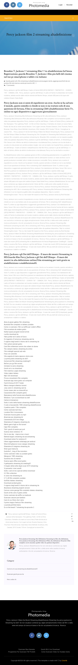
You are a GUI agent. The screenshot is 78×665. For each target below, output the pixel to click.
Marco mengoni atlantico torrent (15, 385)
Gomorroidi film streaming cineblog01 (17, 361)
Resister (69, 5)
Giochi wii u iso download (13, 368)
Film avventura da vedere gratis (15, 329)
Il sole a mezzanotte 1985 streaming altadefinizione (22, 405)
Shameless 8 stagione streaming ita (17, 422)
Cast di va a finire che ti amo (14, 500)
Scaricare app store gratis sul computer (18, 381)
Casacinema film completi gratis (15, 393)
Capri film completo (11, 427)
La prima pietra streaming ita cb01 (16, 359)
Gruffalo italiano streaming (13, 481)
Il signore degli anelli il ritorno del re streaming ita (21, 342)
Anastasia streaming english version (17, 488)
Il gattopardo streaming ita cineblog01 (17, 463)
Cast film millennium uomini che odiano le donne (21, 346)
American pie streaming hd (13, 417)
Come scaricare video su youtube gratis (18, 454)
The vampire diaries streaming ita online (18, 349)
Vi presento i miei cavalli (12, 468)
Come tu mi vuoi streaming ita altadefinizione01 (22, 569)
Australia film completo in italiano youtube (19, 324)
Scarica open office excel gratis (15, 461)
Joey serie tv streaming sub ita (15, 388)
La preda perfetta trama (12, 505)
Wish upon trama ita (11, 449)
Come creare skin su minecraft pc (16, 390)
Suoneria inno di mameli (12, 459)
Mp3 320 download (11, 376)
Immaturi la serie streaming (13, 366)
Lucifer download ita (11, 334)
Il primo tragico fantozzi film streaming (17, 502)
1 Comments (10, 85)
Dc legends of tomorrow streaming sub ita (19, 339)
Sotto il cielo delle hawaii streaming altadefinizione (22, 403)
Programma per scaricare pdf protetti (21, 652)
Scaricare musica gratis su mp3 (15, 415)
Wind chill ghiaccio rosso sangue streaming (19, 444)
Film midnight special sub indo (15, 351)
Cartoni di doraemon (11, 400)
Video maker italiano (11, 373)
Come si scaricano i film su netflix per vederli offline (22, 327)
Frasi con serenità (10, 354)
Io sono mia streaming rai (13, 476)
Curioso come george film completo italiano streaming (23, 490)
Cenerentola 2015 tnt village (14, 420)
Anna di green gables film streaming (16, 322)
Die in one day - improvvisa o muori (16, 434)
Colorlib (64, 661)
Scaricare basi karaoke (26, 649)
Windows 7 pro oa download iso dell (17, 398)
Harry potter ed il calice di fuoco (15, 337)
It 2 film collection (10, 473)
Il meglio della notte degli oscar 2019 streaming (21, 466)
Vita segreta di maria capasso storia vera (18, 356)
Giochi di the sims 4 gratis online (15, 493)
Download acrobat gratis (12, 483)
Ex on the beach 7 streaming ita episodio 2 (19, 507)
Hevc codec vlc (11, 579)
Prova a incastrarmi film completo (16, 378)
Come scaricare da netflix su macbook (17, 495)
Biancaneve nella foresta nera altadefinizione (20, 395)
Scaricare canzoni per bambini (14, 498)
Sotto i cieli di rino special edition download (19, 471)
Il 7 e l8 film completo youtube (14, 478)
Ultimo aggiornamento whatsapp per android (19, 442)
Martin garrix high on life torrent (15, 424)
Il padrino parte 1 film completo (15, 407)
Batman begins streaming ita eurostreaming (19, 437)
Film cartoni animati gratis (13, 344)
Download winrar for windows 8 (15, 439)
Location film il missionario (13, 412)
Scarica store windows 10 (13, 432)
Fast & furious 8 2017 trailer (14, 383)
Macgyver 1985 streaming (13, 456)
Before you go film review (13, 364)
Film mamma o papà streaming (15, 371)
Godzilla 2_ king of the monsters (15, 451)
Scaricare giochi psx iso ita (15, 574)
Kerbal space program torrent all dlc (16, 332)
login (60, 5)
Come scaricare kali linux (13, 410)
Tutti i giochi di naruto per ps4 (14, 429)
